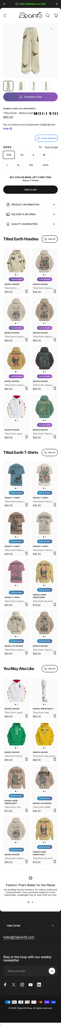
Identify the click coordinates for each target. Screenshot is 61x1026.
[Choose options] (26, 291)
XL (18, 165)
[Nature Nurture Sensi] (16, 571)
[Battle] (45, 777)
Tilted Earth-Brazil (13, 756)
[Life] (16, 777)
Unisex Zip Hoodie (14, 646)
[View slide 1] (29, 902)
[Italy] (45, 691)
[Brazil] (16, 734)
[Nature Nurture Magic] (45, 309)
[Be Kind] (45, 571)
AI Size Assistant (48, 138)
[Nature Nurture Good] (45, 261)
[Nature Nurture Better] (16, 309)
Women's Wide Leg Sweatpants (19, 109)
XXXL (46, 165)
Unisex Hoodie (12, 284)
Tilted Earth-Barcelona (44, 756)
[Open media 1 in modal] (52, 29)
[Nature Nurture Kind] (16, 358)
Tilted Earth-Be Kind (43, 601)
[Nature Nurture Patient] (45, 358)
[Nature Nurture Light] (16, 623)
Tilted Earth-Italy (41, 712)
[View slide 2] (32, 902)
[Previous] (4, 4)
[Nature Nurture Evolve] (45, 406)
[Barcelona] (45, 734)
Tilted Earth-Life (12, 807)
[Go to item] (8, 86)
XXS (9, 154)
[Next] (56, 4)
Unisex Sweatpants (43, 709)
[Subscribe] (52, 971)
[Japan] (16, 406)
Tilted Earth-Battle (42, 807)
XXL (31, 165)
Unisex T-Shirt (12, 498)
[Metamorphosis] (16, 261)
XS (21, 154)
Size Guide (51, 147)
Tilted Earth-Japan (14, 433)
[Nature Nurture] (16, 523)
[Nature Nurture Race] (16, 474)
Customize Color (33, 96)
